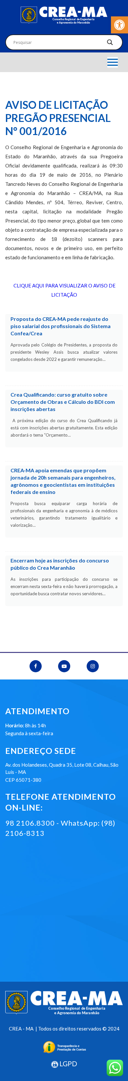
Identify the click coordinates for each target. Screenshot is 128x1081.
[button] (119, 24)
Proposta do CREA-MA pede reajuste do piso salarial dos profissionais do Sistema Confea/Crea (61, 326)
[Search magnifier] (109, 44)
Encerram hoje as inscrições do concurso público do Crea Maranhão (60, 564)
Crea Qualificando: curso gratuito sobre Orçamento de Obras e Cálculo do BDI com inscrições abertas (63, 401)
